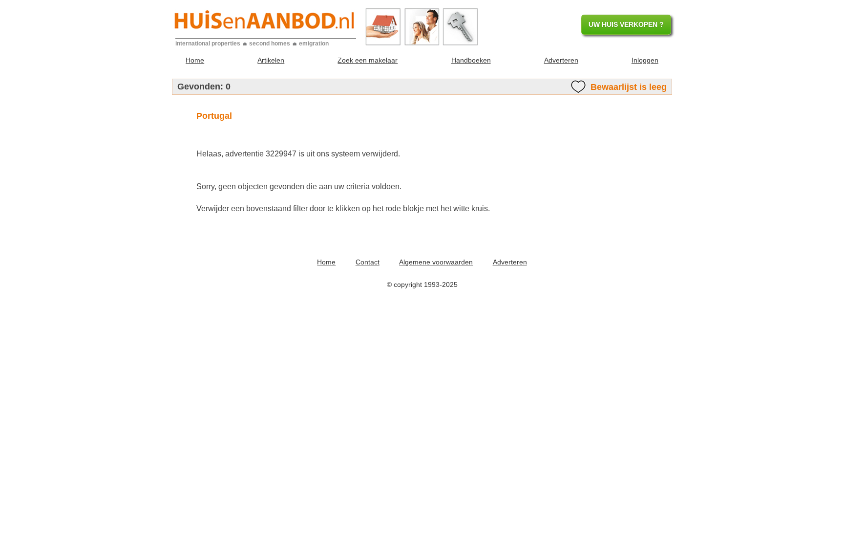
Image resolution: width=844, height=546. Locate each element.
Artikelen (270, 60)
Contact (368, 262)
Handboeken (471, 60)
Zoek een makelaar (368, 60)
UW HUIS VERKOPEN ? (626, 24)
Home (195, 60)
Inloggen (645, 60)
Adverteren (561, 60)
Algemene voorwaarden (436, 262)
